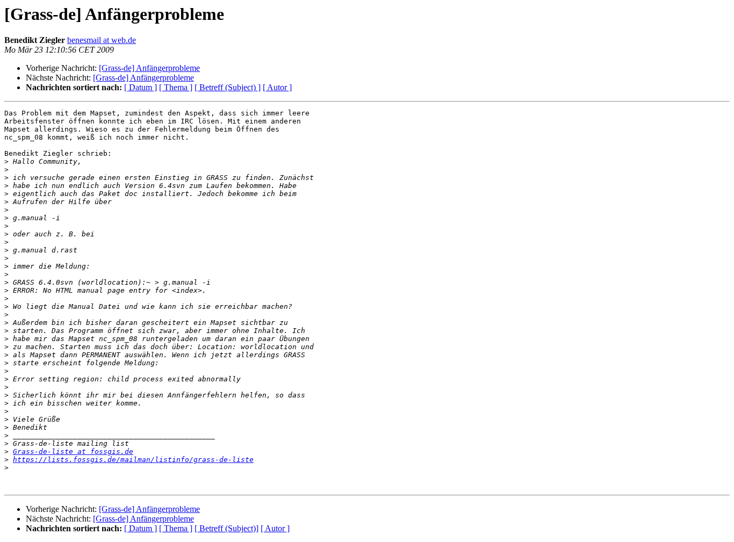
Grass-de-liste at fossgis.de (73, 451)
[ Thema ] (175, 87)
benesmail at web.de (101, 40)
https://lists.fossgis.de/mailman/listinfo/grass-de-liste (133, 460)
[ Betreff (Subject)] (226, 528)
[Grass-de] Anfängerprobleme (149, 68)
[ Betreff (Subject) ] (228, 87)
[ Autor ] (277, 87)
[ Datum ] (140, 87)
